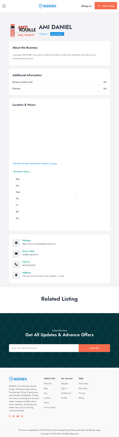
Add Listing (108, 6)
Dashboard (66, 393)
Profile (64, 397)
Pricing (82, 393)
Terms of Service (88, 430)
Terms (46, 402)
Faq (45, 393)
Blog (46, 388)
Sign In (64, 388)
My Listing (83, 388)
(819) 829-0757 (29, 265)
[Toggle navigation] (4, 6)
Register (64, 383)
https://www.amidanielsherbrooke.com (39, 243)
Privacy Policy (50, 407)
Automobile (57, 33)
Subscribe (94, 348)
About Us (48, 383)
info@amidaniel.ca (30, 254)
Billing (81, 397)
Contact (47, 397)
